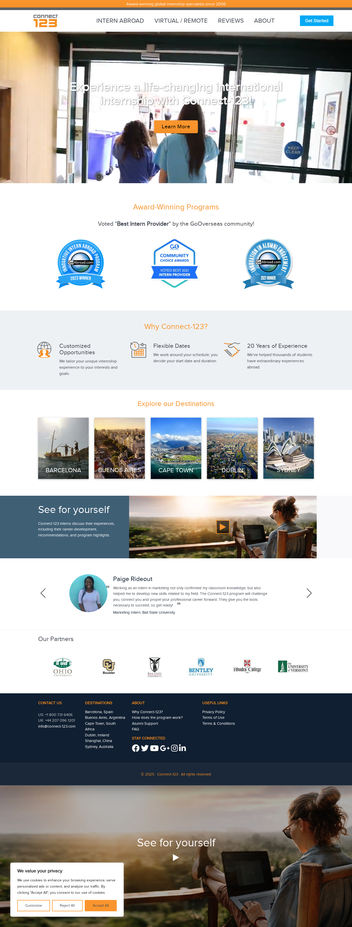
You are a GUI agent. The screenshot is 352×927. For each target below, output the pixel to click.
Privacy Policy (213, 712)
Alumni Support (145, 723)
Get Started (316, 20)
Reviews (231, 20)
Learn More (176, 126)
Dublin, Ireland (97, 735)
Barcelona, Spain (99, 712)
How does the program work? (157, 717)
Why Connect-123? (147, 712)
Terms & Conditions (218, 723)
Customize (33, 906)
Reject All (67, 906)
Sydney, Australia (99, 747)
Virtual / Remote (181, 20)
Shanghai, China (98, 741)
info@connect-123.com (57, 726)
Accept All (101, 906)
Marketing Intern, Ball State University (144, 612)
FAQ (135, 729)
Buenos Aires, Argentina (105, 717)
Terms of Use (213, 717)
